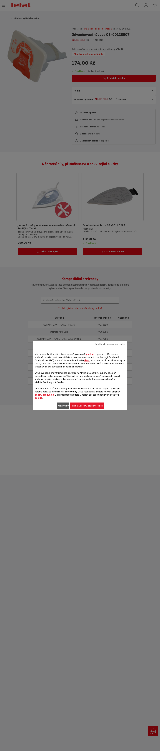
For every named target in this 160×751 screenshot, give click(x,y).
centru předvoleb (44, 394)
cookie (38, 397)
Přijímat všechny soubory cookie (87, 405)
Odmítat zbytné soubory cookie (110, 344)
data (87, 360)
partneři (90, 354)
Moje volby (63, 405)
